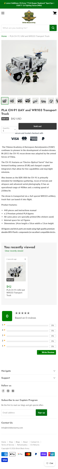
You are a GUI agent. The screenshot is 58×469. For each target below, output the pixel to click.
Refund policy (22, 445)
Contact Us (35, 442)
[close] (25, 259)
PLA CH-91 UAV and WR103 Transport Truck (15, 292)
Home (4, 36)
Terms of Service (7, 445)
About (25, 442)
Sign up (41, 412)
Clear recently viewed (14, 251)
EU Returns (34, 445)
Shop (11, 442)
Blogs (18, 442)
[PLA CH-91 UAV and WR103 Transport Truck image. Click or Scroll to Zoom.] (29, 67)
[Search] (53, 28)
